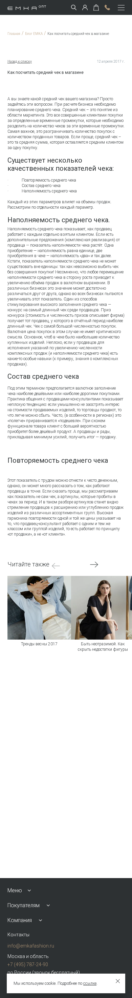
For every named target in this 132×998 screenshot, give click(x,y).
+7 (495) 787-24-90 (27, 964)
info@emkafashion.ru (30, 946)
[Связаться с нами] (107, 7)
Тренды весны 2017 (39, 644)
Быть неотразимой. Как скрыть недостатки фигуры (103, 646)
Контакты (18, 934)
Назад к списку (19, 61)
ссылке (89, 983)
